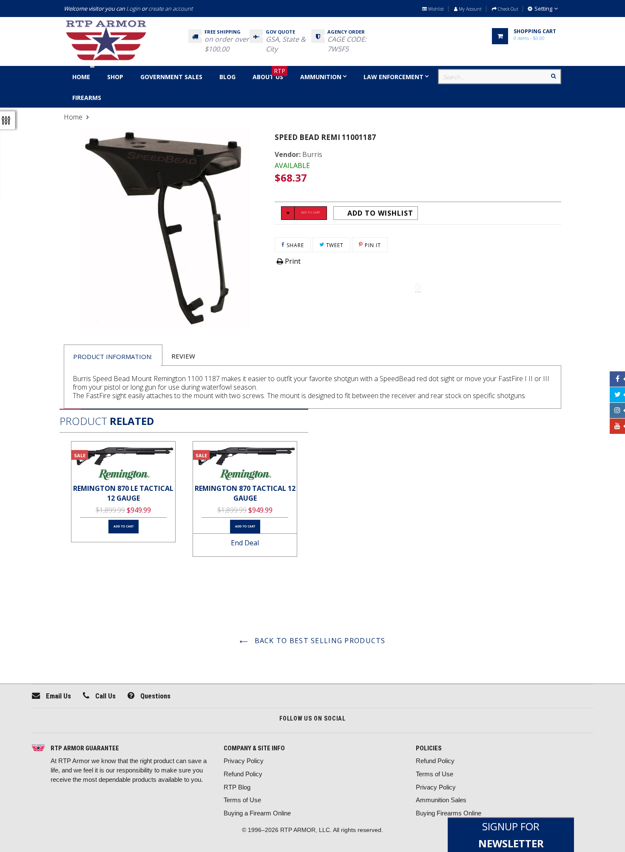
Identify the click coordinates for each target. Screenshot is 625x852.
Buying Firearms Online (448, 813)
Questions (154, 696)
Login (133, 8)
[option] (123, 492)
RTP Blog (237, 787)
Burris (312, 154)
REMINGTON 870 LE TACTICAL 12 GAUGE (123, 493)
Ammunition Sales (441, 800)
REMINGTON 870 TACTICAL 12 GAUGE (245, 493)
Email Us (57, 696)
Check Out (507, 9)
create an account (170, 8)
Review (183, 356)
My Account (469, 9)
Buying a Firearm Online (257, 813)
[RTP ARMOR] (38, 748)
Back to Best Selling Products (318, 640)
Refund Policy (243, 774)
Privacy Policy (244, 760)
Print (292, 261)
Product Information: (112, 356)
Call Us (105, 696)
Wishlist (435, 9)
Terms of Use (242, 800)
